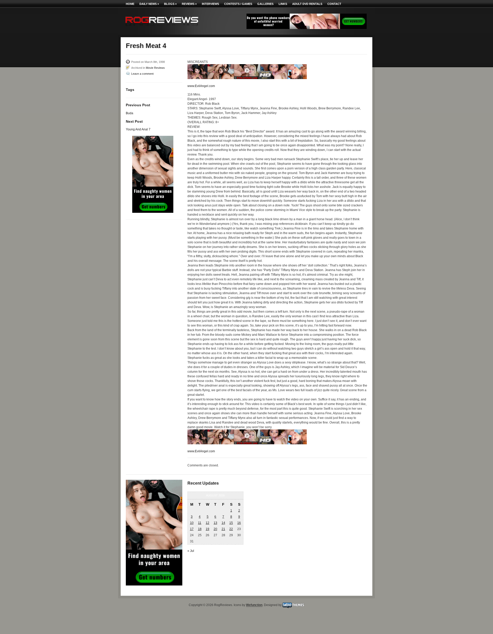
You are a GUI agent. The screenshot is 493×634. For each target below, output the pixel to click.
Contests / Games (238, 3)
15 (231, 523)
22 (231, 529)
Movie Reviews (155, 67)
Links (283, 3)
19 (207, 529)
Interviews (210, 3)
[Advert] (306, 28)
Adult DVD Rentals (307, 3)
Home (130, 3)
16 (239, 523)
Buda (129, 113)
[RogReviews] (161, 27)
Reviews (189, 3)
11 (199, 523)
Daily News (149, 3)
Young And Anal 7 (138, 129)
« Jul (190, 551)
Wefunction (254, 605)
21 (223, 529)
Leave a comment (142, 73)
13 (215, 523)
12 (207, 523)
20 (215, 529)
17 (192, 529)
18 (200, 529)
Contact (334, 3)
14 (223, 523)
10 (192, 523)
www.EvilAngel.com (201, 86)
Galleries (265, 3)
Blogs (170, 3)
